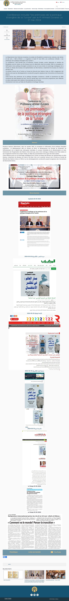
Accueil (5, 8)
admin (9, 564)
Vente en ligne (34, 8)
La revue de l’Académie (60, 8)
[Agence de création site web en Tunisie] (8, 598)
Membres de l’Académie (18, 8)
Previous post (6, 26)
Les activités (6, 39)
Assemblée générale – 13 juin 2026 (53, 580)
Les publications (27, 8)
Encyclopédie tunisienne (49, 8)
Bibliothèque (41, 8)
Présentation (10, 8)
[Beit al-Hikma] (15, 3)
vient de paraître (6, 580)
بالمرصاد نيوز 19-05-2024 (35, 428)
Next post (63, 26)
